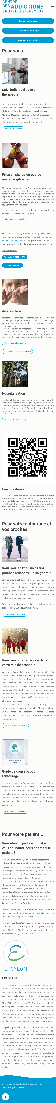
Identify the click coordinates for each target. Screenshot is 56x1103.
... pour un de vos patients (28, 40)
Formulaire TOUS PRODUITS (14, 257)
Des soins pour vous (28, 21)
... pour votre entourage (28, 30)
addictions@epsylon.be (13, 240)
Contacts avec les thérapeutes (15, 725)
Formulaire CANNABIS (12, 265)
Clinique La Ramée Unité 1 (13, 420)
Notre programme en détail (14, 219)
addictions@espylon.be (34, 913)
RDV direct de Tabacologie (13, 343)
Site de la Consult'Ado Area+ (14, 614)
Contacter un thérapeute (13, 128)
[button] (52, 6)
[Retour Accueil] (23, 6)
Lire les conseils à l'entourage (15, 811)
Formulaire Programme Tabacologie (17, 351)
